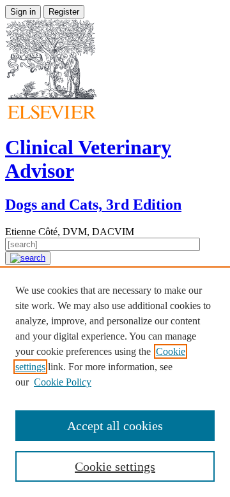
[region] (115, 381)
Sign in (23, 12)
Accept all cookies (115, 426)
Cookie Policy (62, 382)
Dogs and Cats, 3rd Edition (93, 204)
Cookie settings (115, 466)
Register (64, 12)
